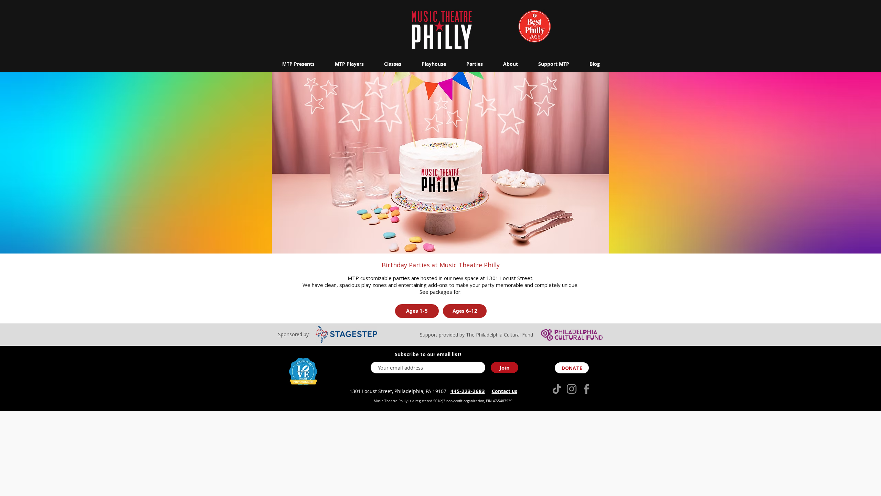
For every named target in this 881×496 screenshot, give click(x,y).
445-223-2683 (467, 391)
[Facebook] (586, 388)
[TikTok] (556, 388)
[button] (298, 63)
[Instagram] (571, 388)
